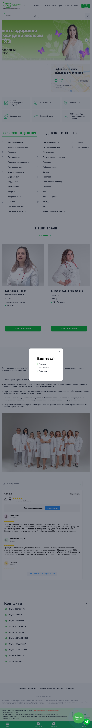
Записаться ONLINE (78, 718)
